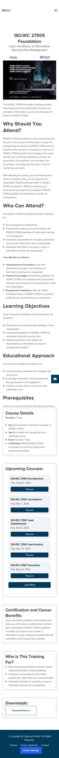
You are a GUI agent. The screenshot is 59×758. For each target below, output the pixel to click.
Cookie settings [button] (31, 750)
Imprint (13, 745)
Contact (45, 745)
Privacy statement (29, 745)
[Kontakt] (55, 379)
